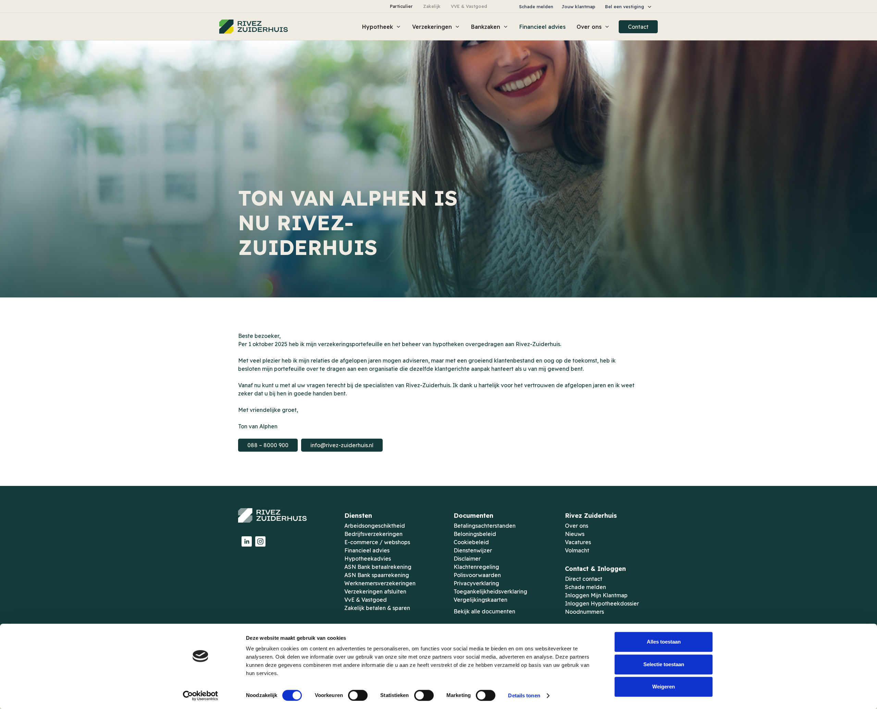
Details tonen (524, 695)
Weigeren (663, 686)
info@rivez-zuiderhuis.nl (341, 445)
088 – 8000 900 (267, 445)
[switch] (358, 695)
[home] (253, 27)
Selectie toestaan (663, 664)
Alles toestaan (664, 642)
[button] (629, 7)
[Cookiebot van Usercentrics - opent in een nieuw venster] (201, 695)
